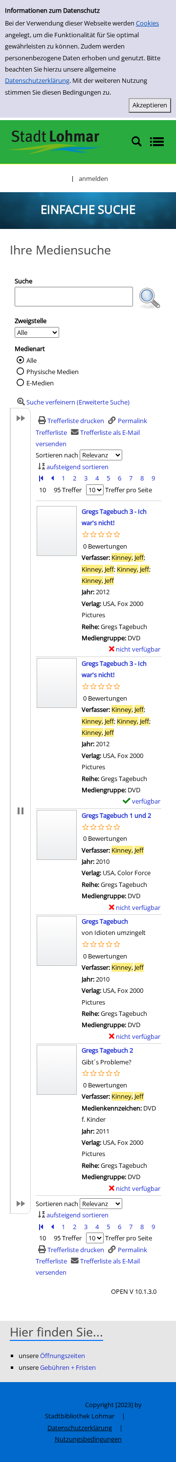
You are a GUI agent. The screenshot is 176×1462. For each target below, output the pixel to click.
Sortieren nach (57, 455)
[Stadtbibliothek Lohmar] (55, 141)
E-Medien (40, 382)
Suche (23, 281)
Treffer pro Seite (128, 489)
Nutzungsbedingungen (88, 1439)
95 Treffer (68, 489)
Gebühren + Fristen (68, 1367)
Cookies (147, 23)
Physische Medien (52, 371)
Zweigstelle (30, 320)
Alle (31, 360)
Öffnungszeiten (62, 1355)
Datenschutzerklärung (37, 80)
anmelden (93, 178)
